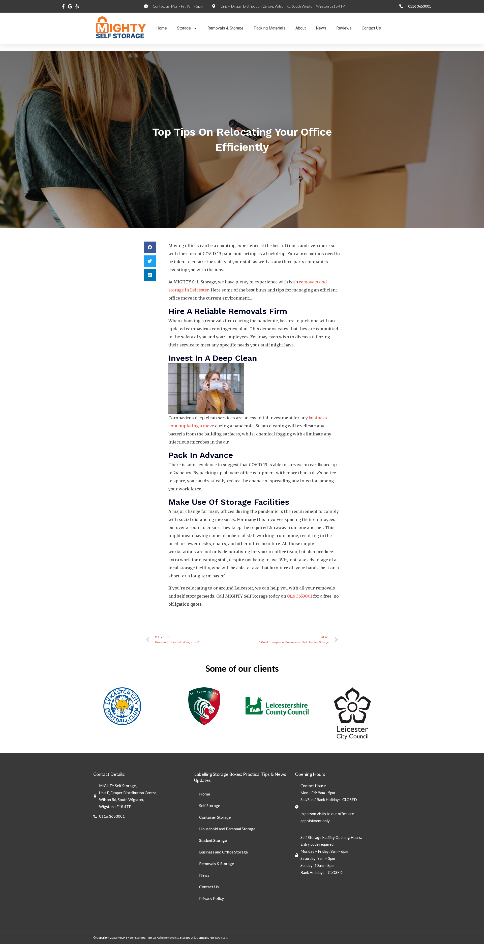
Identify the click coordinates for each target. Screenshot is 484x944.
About (300, 28)
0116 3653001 (299, 596)
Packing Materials (269, 28)
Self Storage (209, 805)
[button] (150, 247)
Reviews (344, 28)
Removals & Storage (225, 28)
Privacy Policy (211, 898)
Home (161, 28)
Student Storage (213, 840)
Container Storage (215, 817)
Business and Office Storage (223, 851)
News (321, 28)
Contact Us (371, 28)
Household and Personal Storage (227, 828)
